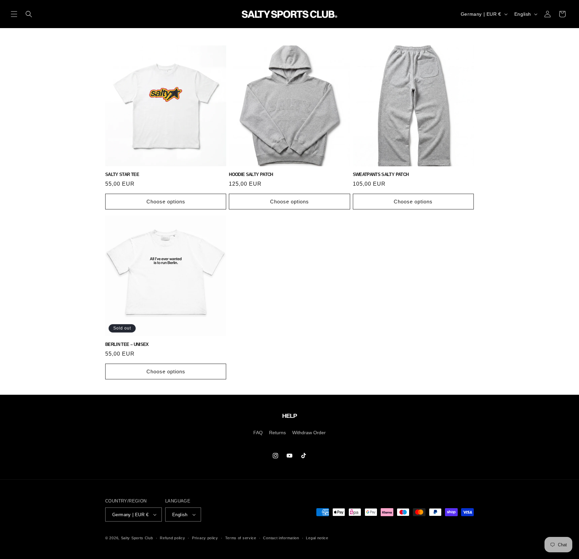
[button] (14, 14)
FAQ (258, 432)
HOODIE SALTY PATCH (251, 174)
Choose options (165, 201)
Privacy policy (205, 538)
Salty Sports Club (137, 538)
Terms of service (240, 538)
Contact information (281, 538)
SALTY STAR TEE (122, 174)
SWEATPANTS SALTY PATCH (381, 174)
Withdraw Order (309, 432)
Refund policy (172, 538)
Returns (277, 432)
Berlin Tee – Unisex (127, 344)
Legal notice (317, 538)
